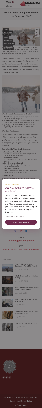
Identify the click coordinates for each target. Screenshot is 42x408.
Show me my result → (21, 222)
